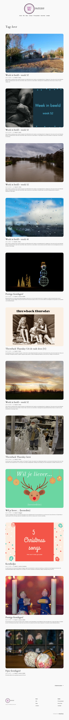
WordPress (61, 713)
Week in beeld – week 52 (17, 75)
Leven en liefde (21, 296)
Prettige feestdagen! (14, 294)
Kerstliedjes (10, 564)
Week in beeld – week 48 (17, 239)
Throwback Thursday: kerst (18, 457)
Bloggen (20, 512)
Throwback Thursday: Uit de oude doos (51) (25, 348)
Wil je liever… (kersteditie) (17, 510)
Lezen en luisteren (23, 566)
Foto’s (19, 77)
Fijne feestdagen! (13, 671)
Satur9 (15, 77)
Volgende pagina (59, 685)
